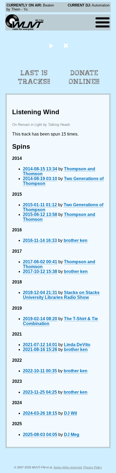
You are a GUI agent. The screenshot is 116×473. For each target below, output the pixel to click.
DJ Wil (70, 413)
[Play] (51, 45)
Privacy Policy (92, 467)
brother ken (75, 240)
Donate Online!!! (84, 77)
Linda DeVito (77, 344)
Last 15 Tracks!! (34, 77)
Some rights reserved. (68, 467)
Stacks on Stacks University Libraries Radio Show (61, 295)
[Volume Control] (66, 45)
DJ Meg (71, 434)
